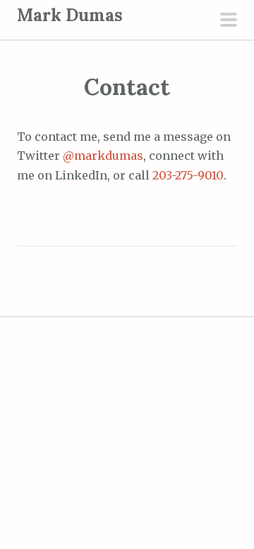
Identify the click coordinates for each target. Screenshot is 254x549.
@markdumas (103, 156)
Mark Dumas (70, 15)
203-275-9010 (188, 175)
